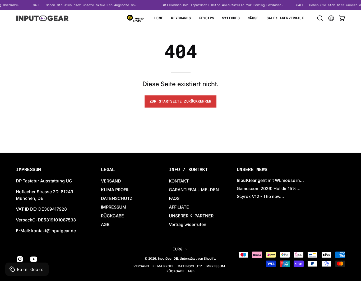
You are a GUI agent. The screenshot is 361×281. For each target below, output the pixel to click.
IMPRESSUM (113, 207)
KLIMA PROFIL (115, 189)
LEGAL (108, 169)
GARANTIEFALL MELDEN (194, 189)
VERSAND (111, 180)
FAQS (174, 198)
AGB (105, 224)
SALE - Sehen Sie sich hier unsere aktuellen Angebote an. (86, 5)
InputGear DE (168, 259)
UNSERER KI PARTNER (191, 215)
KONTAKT (179, 180)
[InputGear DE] (42, 18)
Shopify (209, 259)
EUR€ (177, 249)
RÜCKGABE (112, 215)
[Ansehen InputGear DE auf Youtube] (33, 259)
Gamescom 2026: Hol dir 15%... (268, 188)
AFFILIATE (179, 207)
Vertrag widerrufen (187, 224)
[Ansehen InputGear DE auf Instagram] (19, 259)
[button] (320, 18)
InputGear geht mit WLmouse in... (270, 180)
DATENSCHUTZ (116, 198)
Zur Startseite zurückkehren (180, 101)
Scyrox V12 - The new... (260, 196)
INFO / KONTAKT (188, 169)
